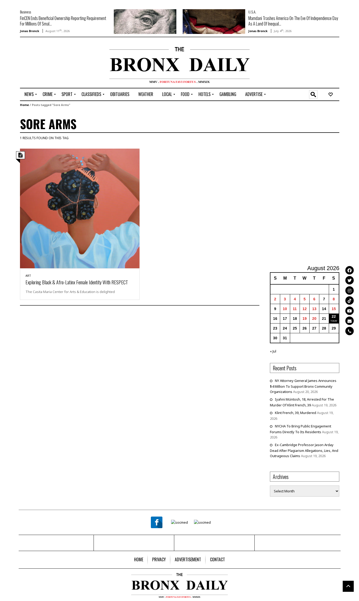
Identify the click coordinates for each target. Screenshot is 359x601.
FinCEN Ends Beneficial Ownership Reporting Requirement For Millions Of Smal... (63, 21)
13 (314, 309)
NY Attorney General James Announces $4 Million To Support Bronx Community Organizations (303, 386)
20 (314, 318)
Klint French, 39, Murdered (295, 412)
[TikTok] (349, 300)
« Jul (273, 351)
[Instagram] (349, 290)
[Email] (349, 321)
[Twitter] (349, 280)
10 (285, 309)
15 (334, 309)
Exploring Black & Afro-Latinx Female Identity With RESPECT (76, 282)
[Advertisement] (50, 63)
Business (25, 11)
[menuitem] (29, 94)
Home (24, 105)
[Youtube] (349, 310)
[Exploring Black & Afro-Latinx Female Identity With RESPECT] (80, 208)
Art (28, 275)
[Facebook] (349, 270)
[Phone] (349, 331)
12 (304, 309)
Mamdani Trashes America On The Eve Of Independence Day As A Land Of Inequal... (293, 21)
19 (304, 318)
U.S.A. (252, 11)
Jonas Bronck (29, 31)
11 (295, 309)
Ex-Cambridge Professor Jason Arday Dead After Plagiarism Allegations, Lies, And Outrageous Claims (304, 450)
